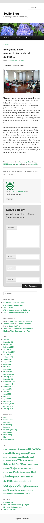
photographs (12, 476)
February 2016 (8, 347)
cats (26, 449)
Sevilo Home (8, 38)
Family (5, 417)
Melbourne (33, 464)
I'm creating (7, 424)
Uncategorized (8, 439)
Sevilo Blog (11, 13)
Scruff (5, 490)
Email (11, 268)
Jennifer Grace (8, 323)
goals (16, 457)
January (13, 460)
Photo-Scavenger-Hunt (24, 471)
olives (31, 468)
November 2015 (9, 352)
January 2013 (8, 376)
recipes (21, 481)
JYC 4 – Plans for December (13, 305)
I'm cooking (7, 422)
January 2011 (8, 408)
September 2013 (9, 359)
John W (6, 328)
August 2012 (7, 389)
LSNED (5, 164)
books (17, 449)
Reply (6, 44)
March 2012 (7, 401)
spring (25, 490)
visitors (26, 493)
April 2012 (7, 399)
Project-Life (27, 476)
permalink (34, 164)
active (5, 449)
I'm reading (7, 432)
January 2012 (8, 406)
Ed (29, 453)
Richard (27, 481)
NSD (17, 469)
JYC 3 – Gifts (8, 307)
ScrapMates (32, 485)
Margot (23, 60)
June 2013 (7, 364)
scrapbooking (14, 485)
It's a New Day (8, 502)
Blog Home (19, 38)
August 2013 (7, 362)
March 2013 (7, 372)
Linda (5, 331)
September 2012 (9, 386)
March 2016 (7, 344)
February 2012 (8, 404)
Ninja (13, 468)
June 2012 (7, 394)
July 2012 (6, 391)
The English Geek (9, 509)
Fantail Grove (8, 420)
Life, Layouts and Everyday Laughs (16, 504)
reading (15, 481)
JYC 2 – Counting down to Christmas (16, 310)
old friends (24, 468)
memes (6, 468)
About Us (29, 38)
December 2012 (8, 379)
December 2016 (8, 342)
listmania (8, 464)
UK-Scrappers (8, 493)
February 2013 (8, 374)
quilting (11, 164)
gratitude (23, 457)
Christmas (34, 449)
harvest (30, 457)
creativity (9, 453)
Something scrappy (24, 323)
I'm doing (6, 427)
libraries (29, 460)
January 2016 (8, 349)
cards (22, 449)
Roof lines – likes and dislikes (14, 303)
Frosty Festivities (8, 457)
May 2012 (6, 396)
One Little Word (14, 326)
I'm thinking (23, 162)
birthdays (11, 449)
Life (28, 162)
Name (11, 256)
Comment (12, 227)
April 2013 (7, 369)
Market (26, 464)
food (33, 453)
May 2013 (6, 367)
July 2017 (6, 339)
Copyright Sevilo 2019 (22, 519)
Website (10, 279)
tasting (30, 490)
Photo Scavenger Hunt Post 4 (22, 328)
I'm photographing (10, 430)
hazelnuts (7, 460)
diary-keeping (22, 453)
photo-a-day (8, 472)
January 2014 (8, 354)
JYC (18, 460)
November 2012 (9, 381)
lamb (22, 460)
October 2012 (8, 384)
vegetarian (18, 493)
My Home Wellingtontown (12, 507)
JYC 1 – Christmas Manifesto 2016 (15, 312)
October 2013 (8, 357)
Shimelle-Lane (15, 489)
